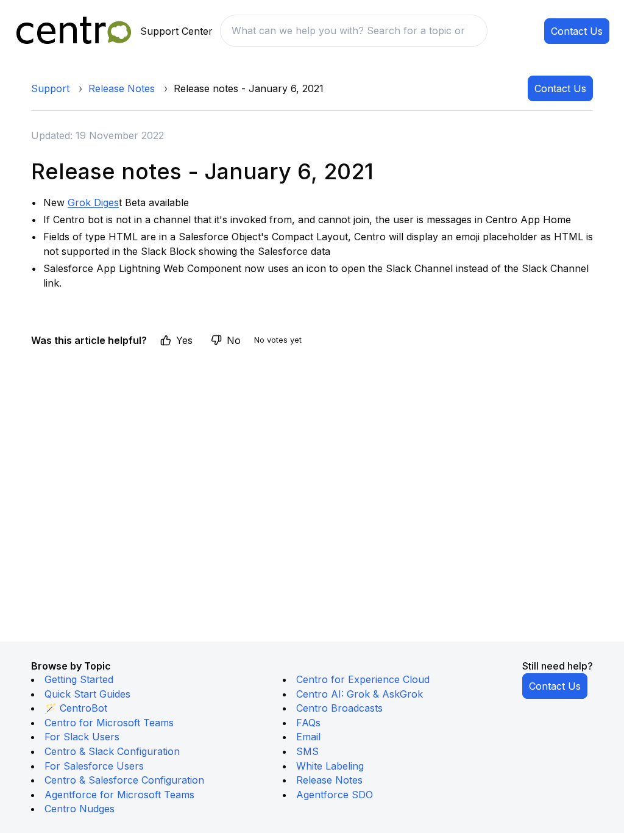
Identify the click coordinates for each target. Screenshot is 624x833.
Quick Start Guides (87, 694)
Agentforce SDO (334, 794)
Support (50, 88)
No (234, 340)
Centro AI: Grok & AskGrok (359, 694)
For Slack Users (81, 737)
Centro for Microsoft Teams (109, 723)
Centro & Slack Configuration (112, 751)
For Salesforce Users (94, 766)
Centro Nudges (79, 809)
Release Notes (121, 88)
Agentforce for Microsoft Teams (119, 794)
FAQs (308, 723)
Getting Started (78, 679)
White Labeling (330, 766)
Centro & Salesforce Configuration (124, 780)
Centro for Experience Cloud (363, 679)
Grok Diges (93, 202)
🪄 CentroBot (75, 708)
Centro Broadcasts (339, 708)
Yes (184, 340)
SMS (307, 751)
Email (308, 737)
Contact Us (577, 31)
